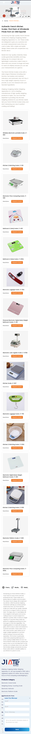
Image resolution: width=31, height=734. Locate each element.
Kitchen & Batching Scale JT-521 (13, 165)
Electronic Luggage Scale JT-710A (13, 290)
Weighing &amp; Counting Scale (12, 686)
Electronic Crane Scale (9, 683)
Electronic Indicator (8, 689)
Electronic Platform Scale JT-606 (13, 538)
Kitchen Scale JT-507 (9, 383)
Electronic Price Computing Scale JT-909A (15, 570)
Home (6, 21)
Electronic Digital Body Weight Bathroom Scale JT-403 (12, 476)
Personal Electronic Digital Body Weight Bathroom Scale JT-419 (15, 321)
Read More (6, 138)
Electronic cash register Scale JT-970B (15, 353)
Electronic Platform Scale (9, 691)
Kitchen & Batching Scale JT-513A (13, 444)
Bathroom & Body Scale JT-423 (13, 228)
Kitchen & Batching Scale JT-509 (13, 508)
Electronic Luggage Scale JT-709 (13, 414)
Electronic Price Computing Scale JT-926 (15, 197)
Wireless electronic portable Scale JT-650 (15, 134)
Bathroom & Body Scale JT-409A (13, 259)
